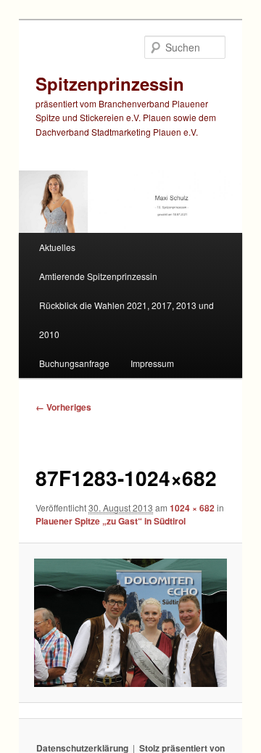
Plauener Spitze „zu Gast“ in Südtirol (111, 520)
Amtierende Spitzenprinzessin (98, 276)
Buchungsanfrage (74, 363)
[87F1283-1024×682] (130, 623)
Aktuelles (57, 247)
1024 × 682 (192, 507)
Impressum (152, 363)
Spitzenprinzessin (110, 83)
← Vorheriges (63, 406)
